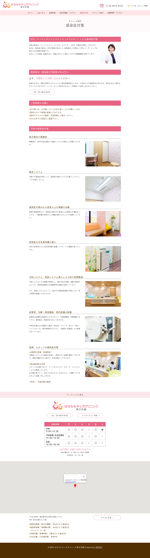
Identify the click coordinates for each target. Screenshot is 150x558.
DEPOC (99, 547)
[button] (52, 13)
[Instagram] (101, 6)
